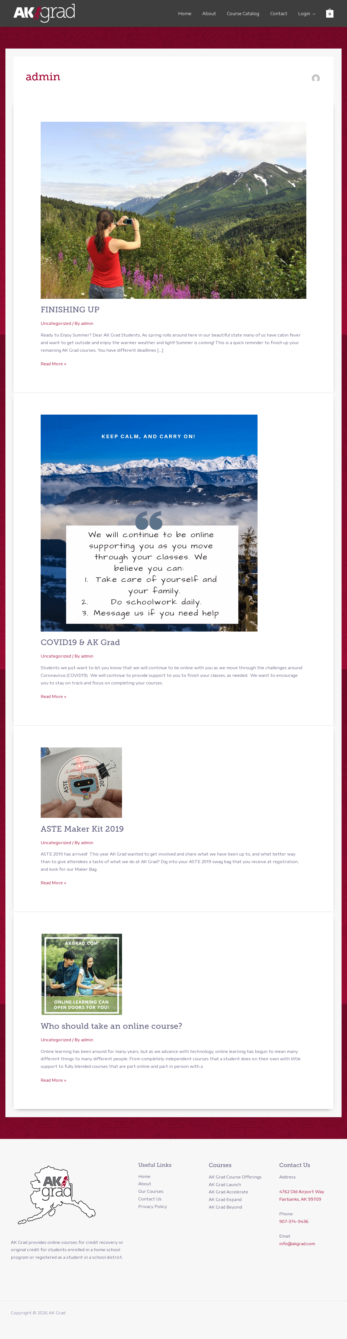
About (209, 13)
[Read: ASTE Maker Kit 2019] (81, 782)
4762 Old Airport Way (301, 1191)
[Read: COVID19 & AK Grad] (149, 522)
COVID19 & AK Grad (80, 642)
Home (184, 13)
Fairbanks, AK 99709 (300, 1199)
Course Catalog (243, 13)
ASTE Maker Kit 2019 (82, 829)
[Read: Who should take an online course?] (81, 973)
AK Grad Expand (225, 1199)
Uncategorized (56, 323)
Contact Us (150, 1198)
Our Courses (150, 1191)
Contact (278, 13)
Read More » (53, 364)
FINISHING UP (70, 310)
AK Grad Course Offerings (235, 1176)
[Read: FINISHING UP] (173, 209)
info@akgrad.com (297, 1243)
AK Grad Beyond (225, 1207)
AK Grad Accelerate (228, 1191)
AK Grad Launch (225, 1184)
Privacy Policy (152, 1206)
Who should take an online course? (111, 1026)
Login (304, 13)
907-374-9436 (294, 1221)
